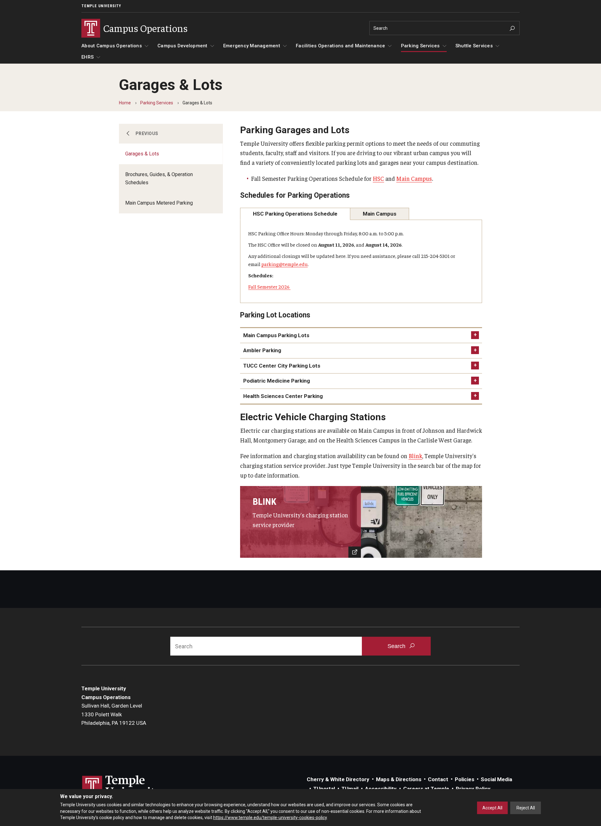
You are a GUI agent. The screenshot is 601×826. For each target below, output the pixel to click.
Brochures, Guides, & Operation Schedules (159, 178)
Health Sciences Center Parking (283, 396)
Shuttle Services (474, 46)
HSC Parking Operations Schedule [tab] (295, 214)
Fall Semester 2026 (269, 286)
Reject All (525, 807)
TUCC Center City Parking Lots (281, 366)
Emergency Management (251, 46)
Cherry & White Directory (338, 779)
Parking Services (420, 46)
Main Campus (414, 178)
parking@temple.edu (284, 264)
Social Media (496, 779)
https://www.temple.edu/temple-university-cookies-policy (270, 817)
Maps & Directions (398, 779)
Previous (147, 133)
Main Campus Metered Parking (159, 203)
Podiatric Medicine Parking (276, 381)
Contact (438, 779)
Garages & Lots (142, 154)
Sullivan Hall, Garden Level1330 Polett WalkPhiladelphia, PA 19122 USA (113, 714)
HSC (378, 178)
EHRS (87, 57)
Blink (415, 455)
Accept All (492, 807)
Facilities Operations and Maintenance (340, 46)
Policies (464, 779)
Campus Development (182, 46)
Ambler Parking (262, 350)
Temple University (101, 6)
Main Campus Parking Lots (276, 335)
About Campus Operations (111, 46)
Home (125, 102)
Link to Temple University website (122, 787)
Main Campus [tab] (379, 214)
